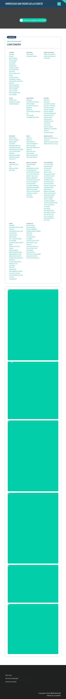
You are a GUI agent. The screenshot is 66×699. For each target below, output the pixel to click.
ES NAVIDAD (29, 239)
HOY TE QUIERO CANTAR (15, 239)
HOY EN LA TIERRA (13, 68)
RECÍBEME (11, 153)
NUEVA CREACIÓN (13, 77)
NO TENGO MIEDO (30, 183)
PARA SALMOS (29, 98)
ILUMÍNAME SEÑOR (48, 187)
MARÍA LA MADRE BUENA (15, 252)
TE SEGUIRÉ (47, 206)
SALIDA (11, 223)
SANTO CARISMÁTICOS (32, 144)
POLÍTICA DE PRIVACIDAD (11, 678)
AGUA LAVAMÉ (29, 54)
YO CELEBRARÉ (13, 94)
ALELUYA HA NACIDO (49, 107)
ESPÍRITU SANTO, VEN (32, 176)
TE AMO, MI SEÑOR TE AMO (50, 203)
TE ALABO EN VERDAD (49, 201)
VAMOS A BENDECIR (14, 85)
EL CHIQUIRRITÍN (30, 237)
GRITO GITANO (12, 237)
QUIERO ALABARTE (48, 197)
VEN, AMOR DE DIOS (49, 210)
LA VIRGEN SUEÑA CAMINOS (16, 242)
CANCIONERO (11, 37)
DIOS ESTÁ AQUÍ (13, 60)
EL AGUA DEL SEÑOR (31, 56)
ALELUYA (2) (47, 102)
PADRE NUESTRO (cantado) (51, 144)
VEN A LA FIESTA (13, 91)
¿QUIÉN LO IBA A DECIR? (15, 262)
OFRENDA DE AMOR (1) (15, 145)
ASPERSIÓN (29, 52)
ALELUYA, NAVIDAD (48, 111)
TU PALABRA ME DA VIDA (32, 117)
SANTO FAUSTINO (30, 151)
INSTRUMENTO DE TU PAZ (33, 180)
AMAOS (28, 166)
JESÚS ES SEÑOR (48, 127)
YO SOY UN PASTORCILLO (32, 258)
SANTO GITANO (30, 153)
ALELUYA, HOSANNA (49, 109)
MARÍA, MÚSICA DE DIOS (15, 256)
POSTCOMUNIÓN (48, 162)
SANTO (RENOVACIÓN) (32, 155)
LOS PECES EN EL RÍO (31, 248)
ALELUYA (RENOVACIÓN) (50, 113)
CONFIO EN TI (47, 170)
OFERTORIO (12, 136)
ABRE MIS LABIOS (48, 166)
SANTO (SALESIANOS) (31, 157)
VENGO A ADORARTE (49, 218)
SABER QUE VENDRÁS (14, 155)
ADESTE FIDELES (30, 225)
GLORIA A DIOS (12, 100)
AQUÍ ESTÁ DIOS (13, 58)
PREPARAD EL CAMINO (14, 79)
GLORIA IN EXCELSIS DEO (32, 241)
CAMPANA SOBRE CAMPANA (33, 231)
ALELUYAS (46, 98)
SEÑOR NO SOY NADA (31, 189)
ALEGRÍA (11, 56)
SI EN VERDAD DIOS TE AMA (16, 275)
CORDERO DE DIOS (13, 164)
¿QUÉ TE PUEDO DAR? (14, 151)
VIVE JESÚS (47, 220)
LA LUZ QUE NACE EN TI (32, 246)
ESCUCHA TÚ (47, 125)
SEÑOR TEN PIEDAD (49, 52)
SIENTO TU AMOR (48, 199)
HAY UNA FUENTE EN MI (50, 185)
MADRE (11, 244)
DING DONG (29, 235)
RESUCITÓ (11, 267)
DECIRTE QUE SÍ (48, 172)
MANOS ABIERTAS (13, 250)
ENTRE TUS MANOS (14, 140)
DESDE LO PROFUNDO (49, 174)
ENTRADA (11, 52)
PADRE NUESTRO (48, 136)
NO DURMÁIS (29, 250)
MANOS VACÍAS (13, 142)
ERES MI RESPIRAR (48, 183)
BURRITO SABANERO (31, 229)
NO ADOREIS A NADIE (49, 195)
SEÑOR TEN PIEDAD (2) (49, 56)
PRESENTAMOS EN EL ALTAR (16, 149)
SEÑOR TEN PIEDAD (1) (49, 54)
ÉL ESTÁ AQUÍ (12, 62)
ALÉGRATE (11, 54)
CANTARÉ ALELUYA (48, 121)
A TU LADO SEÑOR (48, 164)
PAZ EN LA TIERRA (13, 168)
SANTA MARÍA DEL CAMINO (15, 271)
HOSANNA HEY (12, 66)
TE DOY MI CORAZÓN (49, 204)
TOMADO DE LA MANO (31, 193)
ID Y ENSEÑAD (12, 241)
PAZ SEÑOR (12, 170)
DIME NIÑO (29, 233)
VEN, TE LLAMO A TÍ (49, 216)
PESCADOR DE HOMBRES (32, 187)
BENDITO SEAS (12, 138)
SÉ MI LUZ (46, 130)
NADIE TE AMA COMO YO (50, 193)
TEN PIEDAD (47, 58)
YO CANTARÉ (29, 197)
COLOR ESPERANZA (31, 170)
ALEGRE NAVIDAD (30, 227)
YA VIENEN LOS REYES (31, 256)
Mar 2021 (10, 41)
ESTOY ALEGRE (12, 233)
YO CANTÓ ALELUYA (49, 132)
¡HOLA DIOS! (12, 64)
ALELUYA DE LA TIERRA (49, 104)
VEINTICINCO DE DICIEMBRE (33, 254)
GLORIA (11, 98)
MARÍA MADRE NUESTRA (15, 254)
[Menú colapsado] (59, 4)
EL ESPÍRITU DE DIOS (49, 176)
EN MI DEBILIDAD (48, 178)
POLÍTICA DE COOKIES (10, 682)
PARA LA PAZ (12, 162)
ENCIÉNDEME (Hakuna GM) (16, 231)
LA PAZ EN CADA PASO (31, 181)
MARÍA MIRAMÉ (47, 189)
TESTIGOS (11, 277)
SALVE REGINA (12, 269)
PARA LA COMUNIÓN (31, 162)
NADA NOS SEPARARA (49, 191)
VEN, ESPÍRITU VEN (49, 214)
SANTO (28, 136)
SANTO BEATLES (30, 142)
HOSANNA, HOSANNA (14, 102)
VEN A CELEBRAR (13, 89)
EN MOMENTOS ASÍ (48, 180)
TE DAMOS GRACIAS (14, 104)
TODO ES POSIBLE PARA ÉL (33, 191)
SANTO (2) (29, 140)
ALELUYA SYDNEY (48, 117)
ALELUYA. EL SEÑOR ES (49, 106)
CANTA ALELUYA (48, 119)
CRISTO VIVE (47, 123)
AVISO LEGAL (8, 675)
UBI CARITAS (47, 208)
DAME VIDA (29, 100)
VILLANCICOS (29, 223)
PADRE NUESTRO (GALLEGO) (51, 142)
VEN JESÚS (29, 195)
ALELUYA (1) (47, 100)
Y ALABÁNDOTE (13, 279)
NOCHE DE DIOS (30, 252)
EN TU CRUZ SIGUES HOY (32, 174)
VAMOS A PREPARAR (14, 87)
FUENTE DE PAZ (13, 235)
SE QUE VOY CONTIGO (14, 273)
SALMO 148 (29, 109)
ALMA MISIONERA (30, 164)
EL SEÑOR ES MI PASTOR (32, 102)
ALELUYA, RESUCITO (49, 115)
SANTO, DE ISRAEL (31, 145)
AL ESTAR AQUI (47, 168)
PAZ (10, 166)
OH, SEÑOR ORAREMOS (32, 185)
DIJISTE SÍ (11, 229)
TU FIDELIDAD (29, 115)
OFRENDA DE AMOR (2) (15, 147)
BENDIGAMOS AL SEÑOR (32, 168)
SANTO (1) (29, 138)
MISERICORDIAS (30, 104)
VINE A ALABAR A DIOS (14, 92)
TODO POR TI (12, 159)
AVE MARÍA (11, 225)
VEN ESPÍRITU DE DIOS (49, 212)
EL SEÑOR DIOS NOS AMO (32, 172)
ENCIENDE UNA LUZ (49, 181)
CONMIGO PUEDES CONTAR (16, 227)
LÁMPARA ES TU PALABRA (50, 129)
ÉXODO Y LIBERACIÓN (31, 178)
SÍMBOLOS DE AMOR (14, 157)
